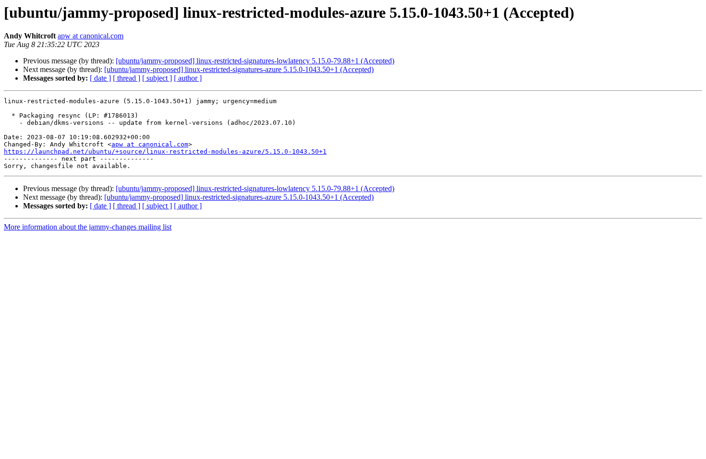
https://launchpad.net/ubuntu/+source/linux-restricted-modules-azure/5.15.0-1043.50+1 (165, 151)
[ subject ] (157, 78)
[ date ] (100, 78)
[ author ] (188, 78)
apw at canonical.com (90, 36)
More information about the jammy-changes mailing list (87, 227)
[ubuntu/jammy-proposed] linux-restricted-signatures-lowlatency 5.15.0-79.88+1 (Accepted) (255, 61)
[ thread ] (126, 78)
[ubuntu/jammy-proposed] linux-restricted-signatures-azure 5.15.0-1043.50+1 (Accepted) (239, 69)
